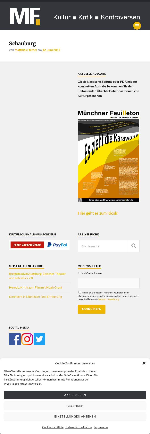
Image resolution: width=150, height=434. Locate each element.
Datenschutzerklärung (78, 427)
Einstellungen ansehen (75, 416)
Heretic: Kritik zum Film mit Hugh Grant (35, 287)
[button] (144, 363)
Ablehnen (75, 405)
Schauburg (22, 43)
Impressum (101, 427)
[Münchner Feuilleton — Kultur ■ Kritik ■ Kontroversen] (75, 15)
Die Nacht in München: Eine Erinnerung (35, 296)
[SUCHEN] (134, 246)
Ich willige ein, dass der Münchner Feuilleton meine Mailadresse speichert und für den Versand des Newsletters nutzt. (108, 296)
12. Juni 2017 (51, 50)
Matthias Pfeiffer (26, 50)
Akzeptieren (75, 395)
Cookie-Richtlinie (52, 427)
